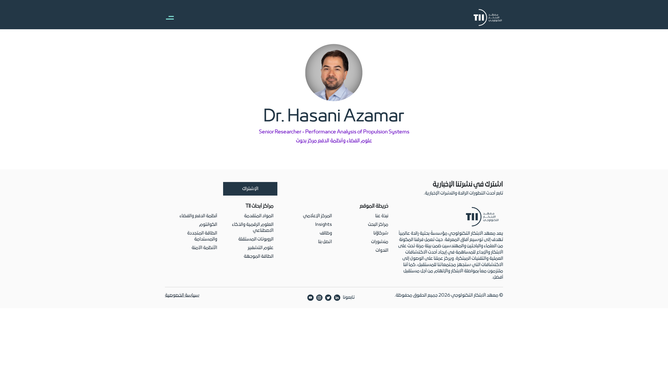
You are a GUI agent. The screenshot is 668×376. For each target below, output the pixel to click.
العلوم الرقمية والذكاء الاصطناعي (252, 228)
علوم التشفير (260, 248)
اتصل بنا (325, 242)
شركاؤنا (380, 233)
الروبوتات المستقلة (255, 239)
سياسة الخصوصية (182, 295)
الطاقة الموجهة (258, 257)
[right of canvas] (167, 17)
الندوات (381, 251)
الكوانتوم (208, 225)
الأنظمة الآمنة (204, 248)
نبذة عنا (381, 216)
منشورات (379, 242)
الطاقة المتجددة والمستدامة (202, 236)
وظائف (326, 233)
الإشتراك (250, 189)
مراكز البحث (378, 225)
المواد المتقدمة (258, 216)
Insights (323, 225)
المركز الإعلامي (317, 216)
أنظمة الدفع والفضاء (198, 216)
